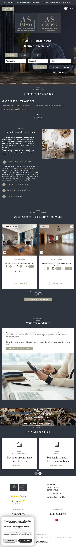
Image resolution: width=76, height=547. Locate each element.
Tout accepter (25, 540)
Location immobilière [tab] (17, 184)
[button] (40, 117)
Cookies (70, 537)
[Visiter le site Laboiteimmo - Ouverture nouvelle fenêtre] (41, 542)
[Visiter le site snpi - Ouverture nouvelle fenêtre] (56, 520)
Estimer (36, 55)
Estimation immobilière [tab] (18, 190)
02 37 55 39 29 (54, 493)
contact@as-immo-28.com (57, 497)
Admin (49, 537)
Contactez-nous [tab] (14, 196)
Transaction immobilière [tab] (19, 161)
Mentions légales (38, 537)
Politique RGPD (59, 537)
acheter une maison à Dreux (24, 168)
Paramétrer (10, 540)
